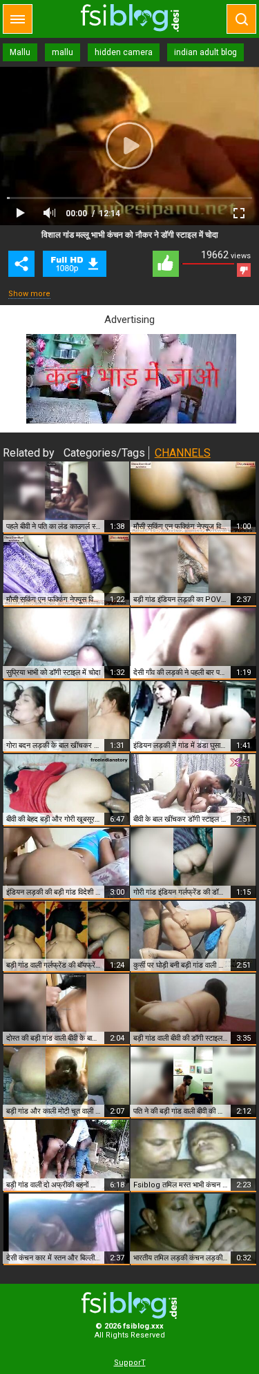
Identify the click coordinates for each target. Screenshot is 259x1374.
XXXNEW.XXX (130, 18)
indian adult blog (205, 52)
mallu (62, 52)
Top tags (17, 19)
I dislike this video (243, 270)
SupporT (130, 1362)
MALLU (74, 264)
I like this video (166, 264)
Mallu (20, 52)
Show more (29, 293)
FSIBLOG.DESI (130, 1305)
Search (241, 19)
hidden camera (124, 52)
